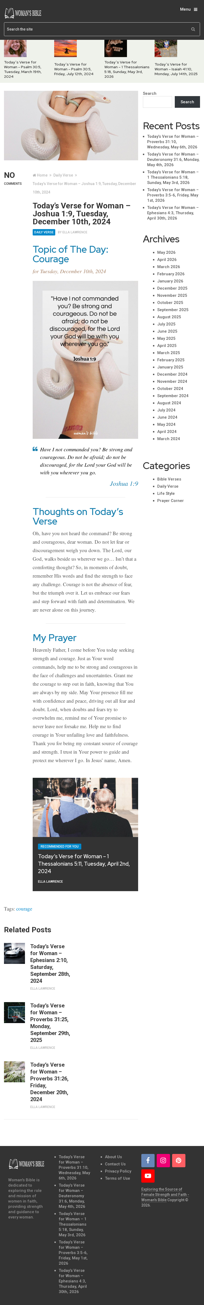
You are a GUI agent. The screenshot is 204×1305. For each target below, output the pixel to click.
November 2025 (172, 295)
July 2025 (166, 324)
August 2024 (169, 403)
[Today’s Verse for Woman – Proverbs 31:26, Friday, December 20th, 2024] (14, 1071)
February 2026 (171, 274)
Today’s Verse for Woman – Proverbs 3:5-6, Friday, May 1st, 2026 (173, 195)
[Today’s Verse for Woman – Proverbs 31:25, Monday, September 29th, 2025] (14, 1012)
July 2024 (166, 410)
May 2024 (166, 424)
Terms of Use (117, 1178)
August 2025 (169, 317)
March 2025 (168, 352)
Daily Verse (44, 232)
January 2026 (170, 281)
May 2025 (166, 338)
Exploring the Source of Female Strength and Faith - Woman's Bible (165, 1194)
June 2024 (167, 417)
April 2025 (167, 345)
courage (24, 908)
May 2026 (166, 252)
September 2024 (173, 395)
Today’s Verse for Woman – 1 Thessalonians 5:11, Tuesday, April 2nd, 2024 (84, 864)
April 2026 (167, 259)
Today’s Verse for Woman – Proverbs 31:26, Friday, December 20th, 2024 (49, 1082)
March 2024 (168, 438)
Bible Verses (169, 479)
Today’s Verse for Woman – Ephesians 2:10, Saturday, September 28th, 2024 (50, 963)
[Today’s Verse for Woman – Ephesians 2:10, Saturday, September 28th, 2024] (14, 953)
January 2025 (170, 367)
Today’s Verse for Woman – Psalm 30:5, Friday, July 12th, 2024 (74, 69)
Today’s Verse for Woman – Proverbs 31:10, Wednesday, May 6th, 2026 (173, 141)
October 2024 (170, 388)
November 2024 (172, 381)
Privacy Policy (118, 1171)
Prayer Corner (170, 500)
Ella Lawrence (74, 232)
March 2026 (168, 266)
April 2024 (167, 431)
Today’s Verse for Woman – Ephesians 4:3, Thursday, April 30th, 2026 (173, 213)
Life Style (166, 493)
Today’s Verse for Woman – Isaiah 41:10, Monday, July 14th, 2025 (176, 69)
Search (149, 93)
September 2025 (173, 309)
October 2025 (170, 302)
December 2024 (172, 374)
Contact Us (115, 1164)
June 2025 (167, 331)
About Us (113, 1156)
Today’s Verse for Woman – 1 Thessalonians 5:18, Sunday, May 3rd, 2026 (127, 69)
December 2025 (172, 288)
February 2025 (171, 360)
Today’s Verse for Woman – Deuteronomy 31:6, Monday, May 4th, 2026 (173, 159)
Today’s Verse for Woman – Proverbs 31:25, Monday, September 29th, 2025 (50, 1022)
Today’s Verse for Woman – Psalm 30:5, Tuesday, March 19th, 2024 (23, 69)
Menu (185, 9)
